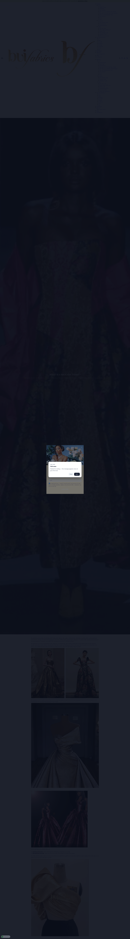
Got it (77, 474)
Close (71, 474)
